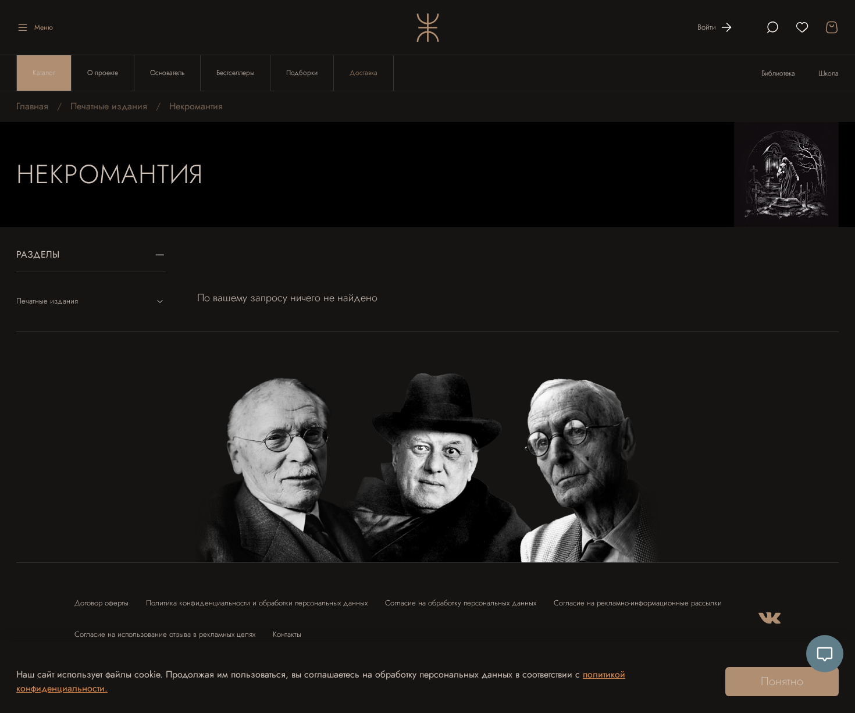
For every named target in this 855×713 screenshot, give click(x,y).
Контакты (287, 634)
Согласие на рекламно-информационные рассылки (638, 602)
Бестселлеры (235, 72)
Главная (32, 106)
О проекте (102, 72)
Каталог (44, 72)
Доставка (363, 72)
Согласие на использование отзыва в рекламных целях (164, 634)
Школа (828, 73)
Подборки (302, 72)
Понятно (782, 681)
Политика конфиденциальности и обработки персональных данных (257, 602)
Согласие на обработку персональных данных (460, 602)
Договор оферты (101, 602)
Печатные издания (108, 106)
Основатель (167, 72)
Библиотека (778, 73)
